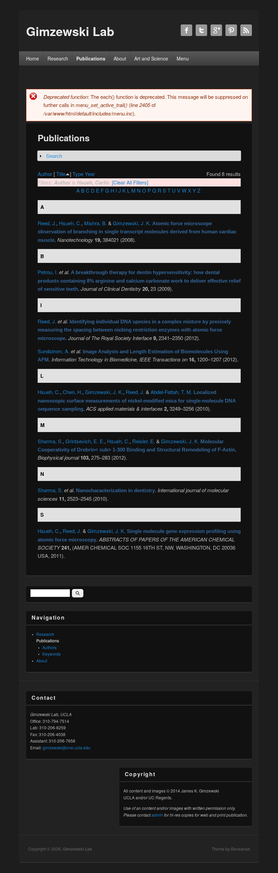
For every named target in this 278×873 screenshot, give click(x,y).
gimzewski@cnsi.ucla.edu (67, 747)
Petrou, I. (48, 271)
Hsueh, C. (70, 223)
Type (78, 173)
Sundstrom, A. (54, 351)
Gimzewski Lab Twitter (201, 30)
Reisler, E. (143, 441)
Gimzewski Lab (77, 849)
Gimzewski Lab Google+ (216, 30)
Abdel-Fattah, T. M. (171, 391)
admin (157, 815)
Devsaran (240, 849)
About (120, 58)
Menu (183, 58)
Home (32, 58)
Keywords (51, 654)
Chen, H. (72, 391)
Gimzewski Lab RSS (246, 30)
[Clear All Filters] (130, 182)
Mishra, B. (95, 223)
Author (45, 173)
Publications (90, 58)
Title (60, 173)
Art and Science (151, 58)
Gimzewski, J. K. (132, 223)
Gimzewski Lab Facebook (186, 30)
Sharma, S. (50, 441)
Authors (49, 647)
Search (54, 155)
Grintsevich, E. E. (84, 441)
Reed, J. (47, 223)
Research (57, 58)
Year (90, 173)
